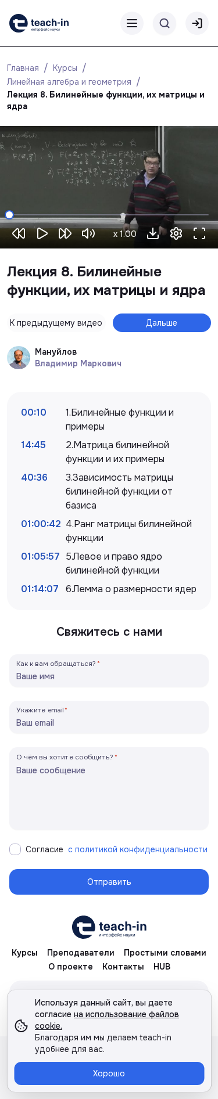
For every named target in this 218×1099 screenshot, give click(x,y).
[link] (39, 23)
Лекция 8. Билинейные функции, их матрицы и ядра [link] (107, 100)
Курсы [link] (25, 952)
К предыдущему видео (56, 323)
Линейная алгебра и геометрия (69, 82)
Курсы (65, 68)
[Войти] (197, 23)
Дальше (161, 323)
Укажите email (40, 709)
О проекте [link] (70, 966)
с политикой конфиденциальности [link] (138, 849)
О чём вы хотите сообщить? (64, 756)
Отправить (109, 882)
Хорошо (109, 1073)
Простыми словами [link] (165, 952)
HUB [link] (161, 966)
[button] (153, 233)
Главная (23, 68)
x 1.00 (125, 234)
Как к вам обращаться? (56, 663)
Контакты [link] (123, 966)
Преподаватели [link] (81, 952)
